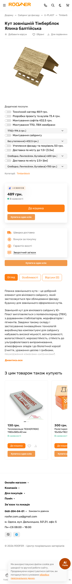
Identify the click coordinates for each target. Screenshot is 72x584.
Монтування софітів (32, 120)
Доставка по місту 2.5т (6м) (30, 160)
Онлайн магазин (15, 482)
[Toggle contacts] (46, 5)
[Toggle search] (53, 5)
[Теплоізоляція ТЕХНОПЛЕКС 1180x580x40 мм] (26, 402)
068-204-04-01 (14, 511)
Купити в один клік (21, 217)
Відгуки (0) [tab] (52, 277)
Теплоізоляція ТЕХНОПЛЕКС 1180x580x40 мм (23, 431)
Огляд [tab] (11, 277)
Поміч (8, 498)
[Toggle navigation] (4, 5)
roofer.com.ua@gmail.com (21, 516)
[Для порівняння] (35, 446)
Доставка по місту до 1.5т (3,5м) (33, 150)
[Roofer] (20, 5)
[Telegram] (16, 534)
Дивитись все (14, 360)
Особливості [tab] (30, 277)
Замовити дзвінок (39, 511)
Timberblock (23, 173)
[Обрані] (29, 446)
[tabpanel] (36, 325)
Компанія (11, 488)
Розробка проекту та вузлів (36, 116)
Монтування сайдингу (27, 135)
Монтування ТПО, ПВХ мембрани (34, 124)
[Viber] (8, 534)
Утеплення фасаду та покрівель (38, 145)
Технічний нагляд (30, 111)
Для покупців (14, 493)
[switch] (8, 112)
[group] (36, 70)
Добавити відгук (17, 34)
